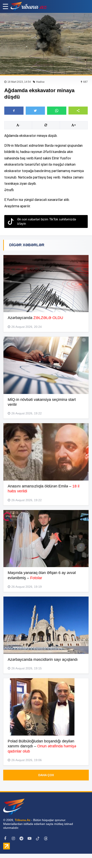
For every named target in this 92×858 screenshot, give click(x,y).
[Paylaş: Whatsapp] (56, 111)
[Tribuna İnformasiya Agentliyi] (29, 6)
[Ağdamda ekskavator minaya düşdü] (46, 44)
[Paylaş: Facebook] (14, 111)
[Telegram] (21, 838)
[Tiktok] (38, 838)
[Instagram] (13, 838)
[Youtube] (29, 838)
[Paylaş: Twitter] (35, 111)
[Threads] (46, 838)
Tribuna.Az (22, 820)
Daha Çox (46, 775)
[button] (78, 111)
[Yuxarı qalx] (80, 846)
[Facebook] (5, 838)
